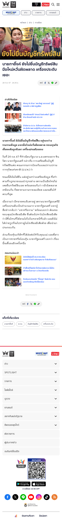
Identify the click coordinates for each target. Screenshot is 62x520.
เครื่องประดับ (48, 324)
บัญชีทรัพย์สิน (33, 324)
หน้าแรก (23, 22)
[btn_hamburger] (58, 4)
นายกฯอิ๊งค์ (8, 324)
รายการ (38, 12)
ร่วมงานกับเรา (28, 516)
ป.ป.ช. (20, 324)
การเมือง (38, 22)
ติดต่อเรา (43, 516)
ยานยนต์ (53, 12)
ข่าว (25, 12)
